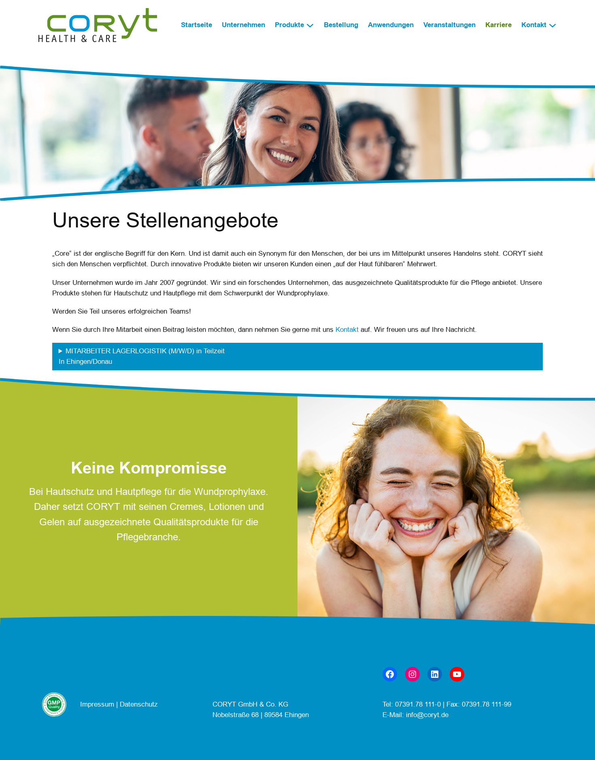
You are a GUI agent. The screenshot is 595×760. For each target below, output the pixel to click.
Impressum (98, 704)
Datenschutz (139, 704)
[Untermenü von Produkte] (310, 25)
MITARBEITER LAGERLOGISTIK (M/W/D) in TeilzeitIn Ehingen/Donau (142, 356)
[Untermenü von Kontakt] (552, 25)
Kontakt (347, 329)
